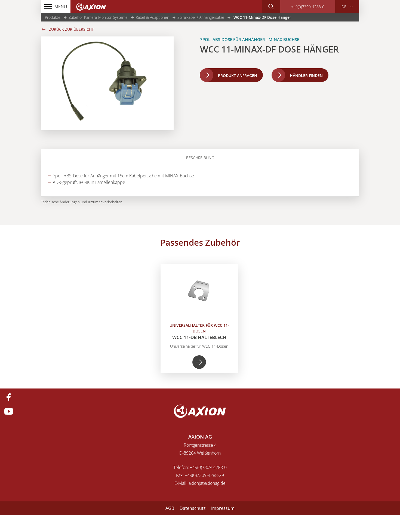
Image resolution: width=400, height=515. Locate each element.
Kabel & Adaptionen (152, 17)
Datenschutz (193, 508)
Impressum (223, 508)
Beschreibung (200, 157)
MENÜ (60, 7)
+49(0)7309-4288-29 (204, 475)
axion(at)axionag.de (207, 483)
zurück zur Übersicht (71, 29)
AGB (169, 508)
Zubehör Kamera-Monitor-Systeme (98, 17)
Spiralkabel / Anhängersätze (200, 17)
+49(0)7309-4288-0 (307, 6)
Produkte (52, 17)
